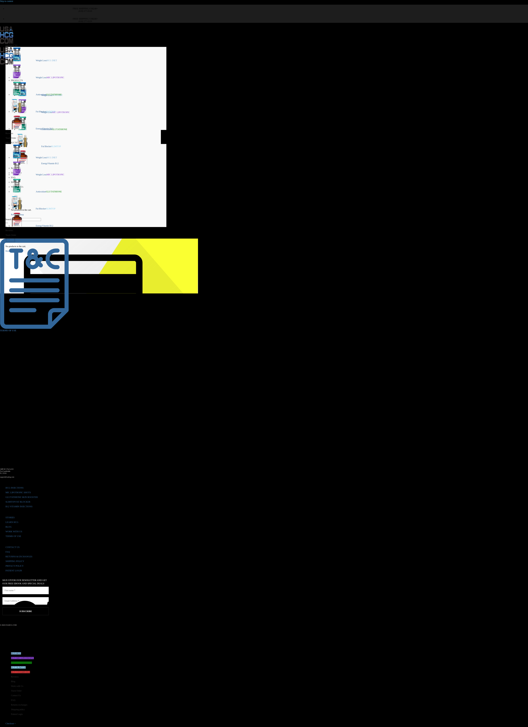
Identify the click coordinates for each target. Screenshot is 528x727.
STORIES (10, 517)
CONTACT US (13, 547)
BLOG (9, 527)
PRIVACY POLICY (15, 566)
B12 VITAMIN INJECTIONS (19, 506)
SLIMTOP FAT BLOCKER (18, 502)
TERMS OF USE (13, 536)
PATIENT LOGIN (14, 570)
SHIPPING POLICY (15, 561)
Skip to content (6, 1)
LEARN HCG (12, 522)
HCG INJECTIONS (15, 488)
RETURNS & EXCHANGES (19, 556)
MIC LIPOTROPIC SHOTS (18, 492)
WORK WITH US (14, 531)
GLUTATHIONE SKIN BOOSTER (22, 497)
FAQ (8, 552)
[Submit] (7, 222)
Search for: (10, 219)
